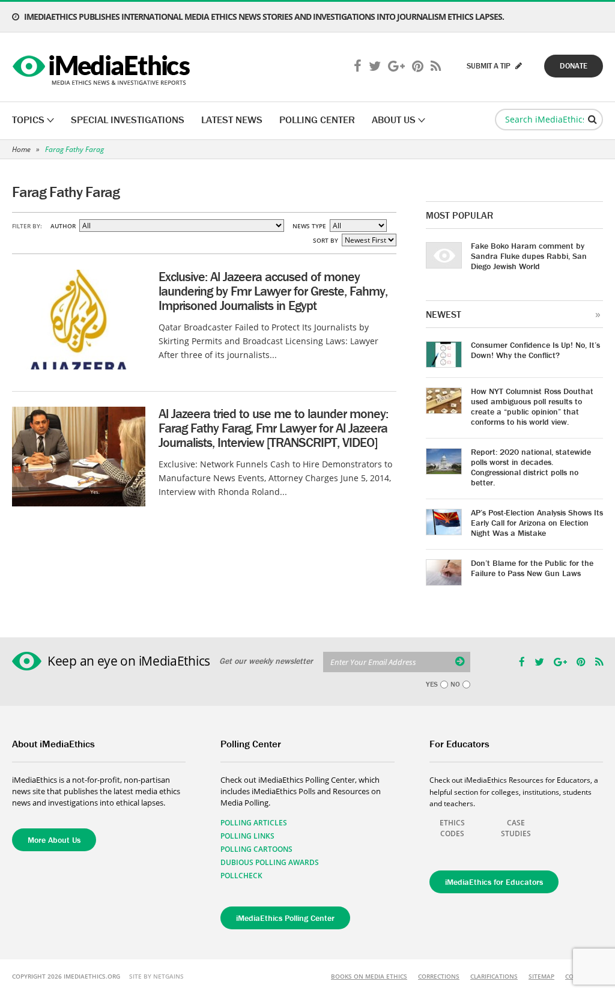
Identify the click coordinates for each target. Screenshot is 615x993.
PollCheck (241, 875)
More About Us (54, 839)
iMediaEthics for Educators (494, 881)
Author (63, 226)
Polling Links (247, 836)
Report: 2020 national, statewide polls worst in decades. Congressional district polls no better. (531, 467)
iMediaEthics (103, 67)
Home (21, 149)
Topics (28, 119)
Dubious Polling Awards (269, 862)
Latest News (231, 119)
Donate (573, 66)
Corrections (438, 976)
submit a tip (489, 66)
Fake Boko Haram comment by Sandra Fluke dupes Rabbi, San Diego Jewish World (529, 256)
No (455, 684)
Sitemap (541, 976)
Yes (432, 684)
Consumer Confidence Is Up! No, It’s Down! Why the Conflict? (535, 349)
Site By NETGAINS (156, 976)
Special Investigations (127, 119)
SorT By (325, 240)
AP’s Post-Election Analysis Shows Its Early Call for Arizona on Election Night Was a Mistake (537, 522)
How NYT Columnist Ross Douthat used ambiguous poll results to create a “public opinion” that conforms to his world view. (532, 406)
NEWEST (443, 314)
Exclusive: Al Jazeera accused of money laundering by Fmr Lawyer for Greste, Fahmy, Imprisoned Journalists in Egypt (273, 291)
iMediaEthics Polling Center (285, 918)
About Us (394, 119)
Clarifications (494, 976)
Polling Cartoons (256, 849)
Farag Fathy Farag (74, 149)
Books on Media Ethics (369, 976)
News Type (309, 226)
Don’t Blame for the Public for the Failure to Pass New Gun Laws (532, 567)
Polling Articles (253, 823)
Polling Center (317, 119)
